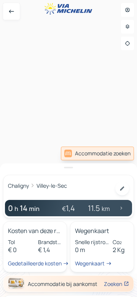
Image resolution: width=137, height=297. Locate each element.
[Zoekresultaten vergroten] (68, 167)
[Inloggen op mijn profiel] (127, 10)
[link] (97, 153)
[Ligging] (127, 43)
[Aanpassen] (122, 188)
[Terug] (11, 11)
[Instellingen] (127, 27)
